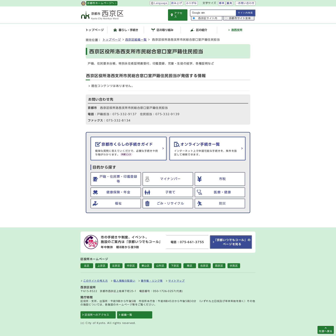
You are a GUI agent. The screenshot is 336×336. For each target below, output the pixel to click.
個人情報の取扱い (124, 280)
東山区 (146, 265)
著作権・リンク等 (152, 280)
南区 (189, 265)
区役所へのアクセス (97, 315)
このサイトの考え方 (95, 280)
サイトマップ (176, 280)
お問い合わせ (246, 3)
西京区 (219, 265)
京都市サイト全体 (240, 18)
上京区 (101, 265)
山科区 (160, 265)
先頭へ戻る (325, 331)
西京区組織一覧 (136, 39)
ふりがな (191, 3)
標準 (221, 3)
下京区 (175, 265)
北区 (86, 265)
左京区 (116, 265)
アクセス (178, 15)
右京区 (204, 265)
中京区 (131, 265)
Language (160, 3)
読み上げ (176, 3)
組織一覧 (126, 315)
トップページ (112, 39)
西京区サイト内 (207, 18)
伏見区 (234, 265)
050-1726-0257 (164, 291)
